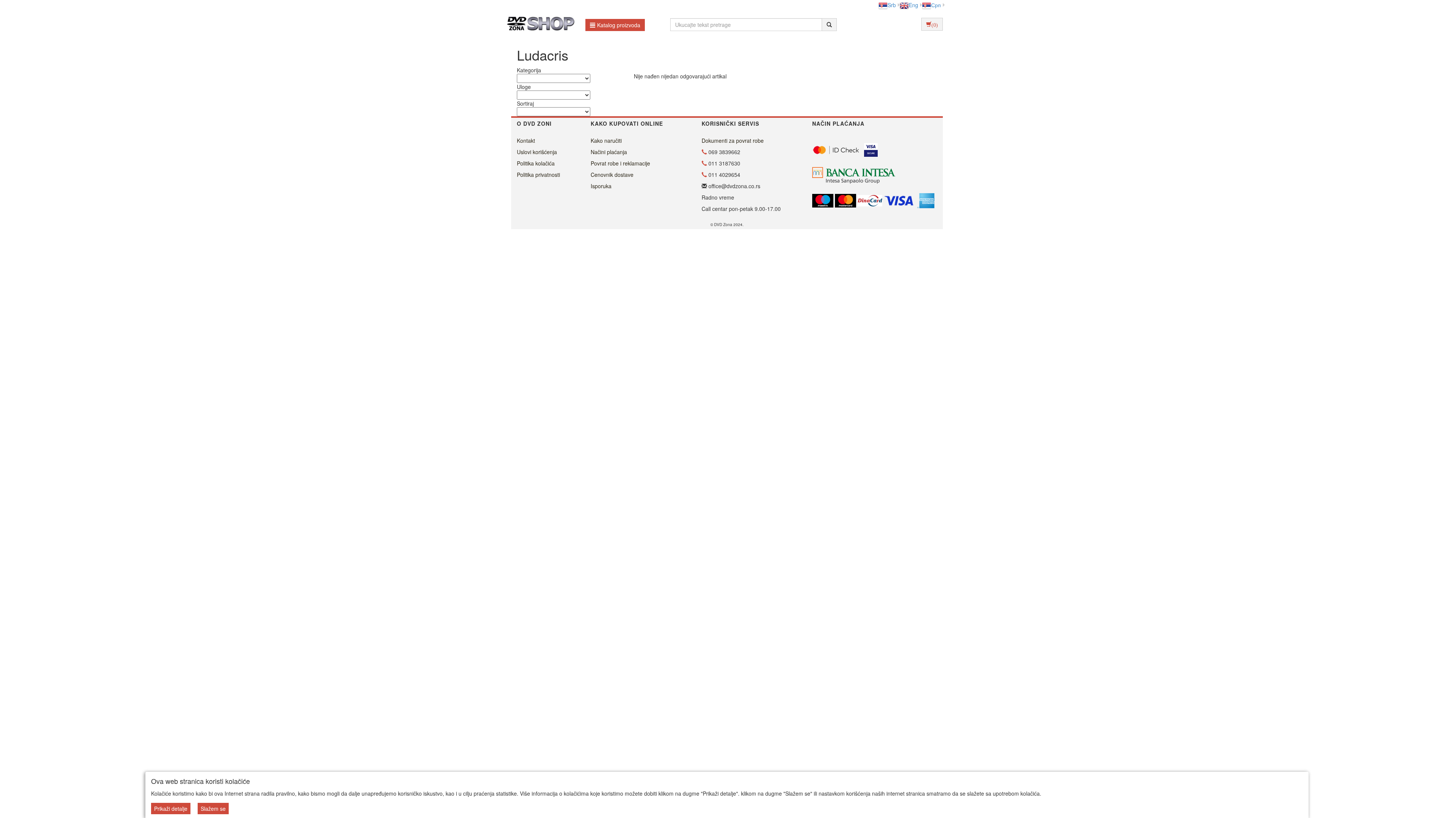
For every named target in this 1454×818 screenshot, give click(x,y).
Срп (936, 5)
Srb (892, 5)
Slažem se (213, 808)
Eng (913, 5)
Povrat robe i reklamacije (620, 163)
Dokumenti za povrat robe (733, 140)
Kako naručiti (606, 140)
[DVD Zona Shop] (539, 24)
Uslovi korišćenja (537, 152)
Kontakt (526, 140)
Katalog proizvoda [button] (618, 25)
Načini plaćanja (609, 152)
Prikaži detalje (170, 808)
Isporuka (601, 186)
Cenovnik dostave (612, 174)
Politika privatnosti (538, 174)
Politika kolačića (536, 163)
